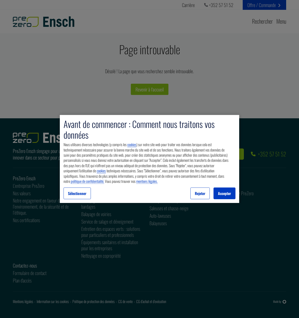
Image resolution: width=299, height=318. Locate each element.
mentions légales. (147, 181)
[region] (149, 159)
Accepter (224, 193)
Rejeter (200, 193)
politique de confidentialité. (87, 181)
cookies (131, 144)
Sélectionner (77, 193)
